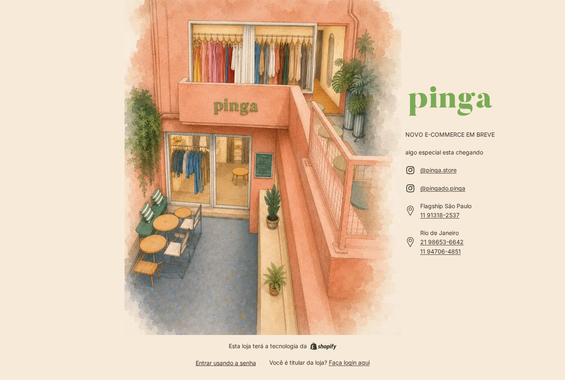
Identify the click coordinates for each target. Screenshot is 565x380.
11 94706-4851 (440, 251)
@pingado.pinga (442, 188)
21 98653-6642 (442, 241)
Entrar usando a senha (226, 362)
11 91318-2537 (440, 214)
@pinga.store (438, 169)
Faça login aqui (349, 362)
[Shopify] (323, 346)
